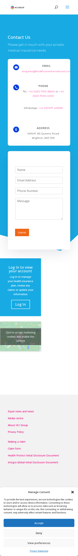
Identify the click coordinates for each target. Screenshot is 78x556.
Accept (39, 523)
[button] (72, 492)
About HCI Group (18, 425)
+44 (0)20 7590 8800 (41, 91)
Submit (22, 232)
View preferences (39, 543)
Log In (20, 304)
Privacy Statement (39, 551)
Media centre (15, 418)
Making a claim (17, 441)
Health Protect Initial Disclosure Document (33, 455)
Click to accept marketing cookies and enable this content (20, 336)
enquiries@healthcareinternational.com (46, 71)
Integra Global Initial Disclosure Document (33, 462)
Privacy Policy (16, 432)
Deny (39, 533)
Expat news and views (21, 411)
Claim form (14, 448)
